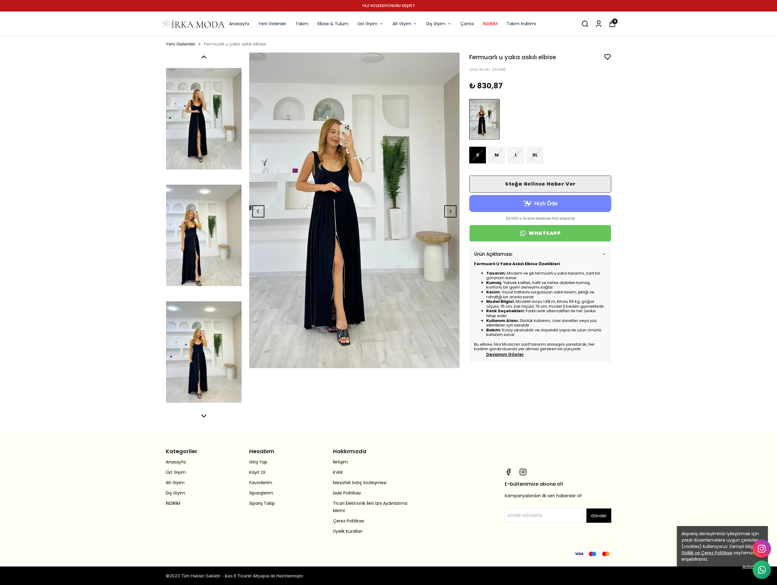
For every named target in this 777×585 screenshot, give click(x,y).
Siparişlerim (261, 493)
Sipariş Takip (262, 503)
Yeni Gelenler (272, 24)
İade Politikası (347, 493)
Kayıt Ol (257, 472)
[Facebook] (508, 472)
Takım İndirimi (521, 24)
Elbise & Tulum (332, 24)
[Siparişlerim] (598, 24)
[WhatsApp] (762, 570)
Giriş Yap (258, 462)
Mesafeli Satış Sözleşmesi (359, 483)
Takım (301, 24)
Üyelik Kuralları (347, 531)
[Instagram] (523, 472)
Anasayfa (239, 24)
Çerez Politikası (348, 521)
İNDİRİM (490, 24)
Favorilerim (260, 483)
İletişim (340, 462)
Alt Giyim (401, 24)
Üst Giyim (368, 24)
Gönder (599, 516)
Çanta (467, 24)
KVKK (338, 472)
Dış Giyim (436, 24)
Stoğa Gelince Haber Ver (540, 183)
